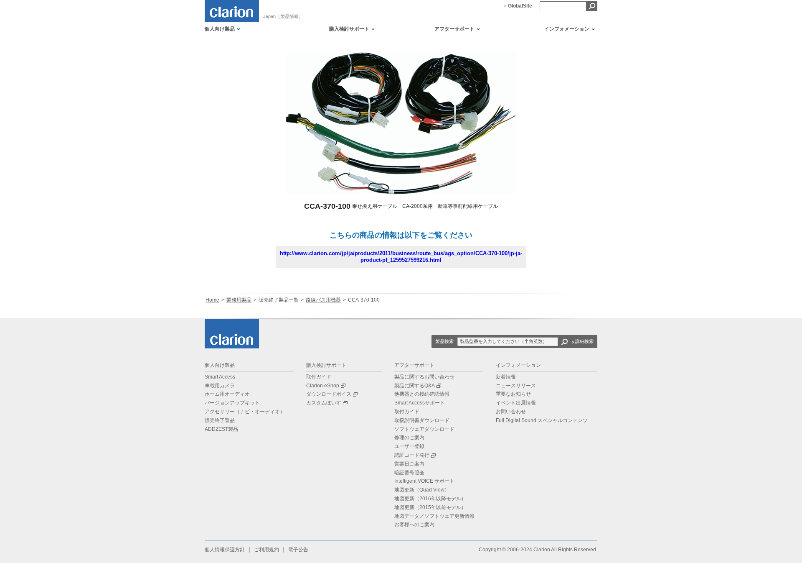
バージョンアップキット (232, 403)
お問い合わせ (511, 412)
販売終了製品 (220, 420)
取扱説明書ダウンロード (421, 420)
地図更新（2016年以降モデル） (430, 499)
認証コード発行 (411, 455)
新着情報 (506, 377)
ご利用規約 (266, 550)
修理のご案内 (409, 437)
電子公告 (298, 550)
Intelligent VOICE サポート (424, 481)
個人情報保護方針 (225, 550)
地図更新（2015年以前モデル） (430, 507)
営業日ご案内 (409, 464)
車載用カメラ (220, 386)
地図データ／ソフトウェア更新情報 (434, 516)
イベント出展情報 (516, 403)
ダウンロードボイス (328, 394)
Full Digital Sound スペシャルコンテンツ (542, 420)
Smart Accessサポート (419, 403)
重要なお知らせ (513, 394)
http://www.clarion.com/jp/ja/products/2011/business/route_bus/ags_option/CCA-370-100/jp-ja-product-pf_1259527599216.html (401, 256)
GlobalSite (520, 6)
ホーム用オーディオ (227, 394)
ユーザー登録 (409, 446)
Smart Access (220, 377)
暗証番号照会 (409, 473)
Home (212, 300)
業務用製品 (238, 300)
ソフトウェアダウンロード (424, 429)
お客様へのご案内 (414, 524)
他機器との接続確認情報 (421, 394)
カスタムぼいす (323, 403)
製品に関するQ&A (414, 386)
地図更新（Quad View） (421, 490)
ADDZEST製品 (221, 429)
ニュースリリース (516, 386)
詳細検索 (584, 341)
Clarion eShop (322, 386)
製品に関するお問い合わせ (424, 377)
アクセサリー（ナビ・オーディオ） (245, 412)
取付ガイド (318, 377)
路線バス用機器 (323, 300)
